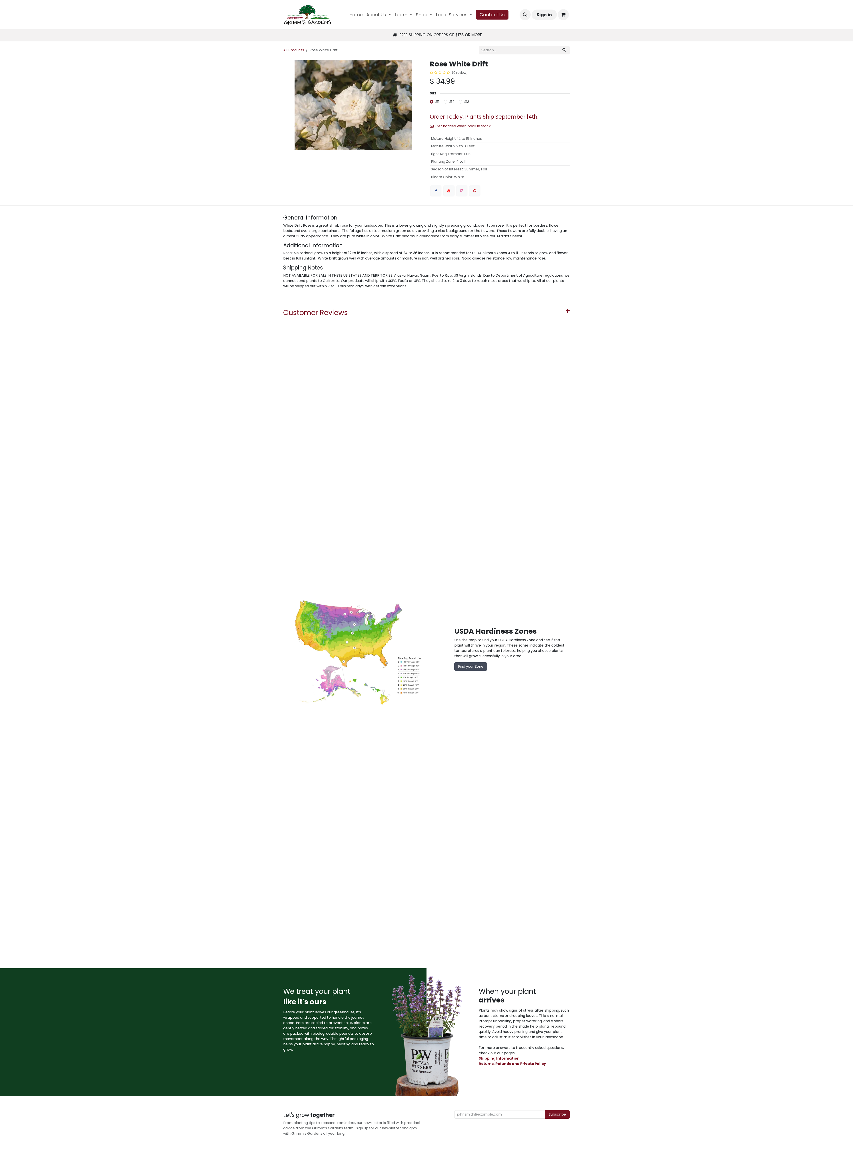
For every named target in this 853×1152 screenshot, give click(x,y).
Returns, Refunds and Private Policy (512, 1063)
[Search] (564, 50)
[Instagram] (461, 190)
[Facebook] (435, 190)
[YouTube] (449, 190)
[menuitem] (356, 15)
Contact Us (492, 15)
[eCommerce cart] (563, 14)
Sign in (544, 15)
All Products (293, 50)
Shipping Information (499, 1058)
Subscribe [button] (557, 1114)
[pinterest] (474, 190)
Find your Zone (470, 666)
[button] (525, 14)
